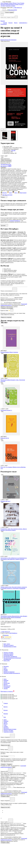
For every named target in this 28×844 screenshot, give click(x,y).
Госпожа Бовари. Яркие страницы (9, 352)
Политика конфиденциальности (12, 673)
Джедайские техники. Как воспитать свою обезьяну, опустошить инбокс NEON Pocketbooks (14, 616)
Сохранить (9, 764)
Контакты (3, 4)
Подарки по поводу (9, 645)
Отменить (3, 764)
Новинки (6, 3)
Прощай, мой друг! (5, 501)
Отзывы (22, 3)
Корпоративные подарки (12, 4)
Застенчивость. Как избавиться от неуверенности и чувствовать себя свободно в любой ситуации (14, 558)
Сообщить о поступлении (7, 308)
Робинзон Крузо (5, 438)
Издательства (7, 685)
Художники (7, 687)
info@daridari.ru (13, 633)
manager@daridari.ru (15, 220)
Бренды (5, 684)
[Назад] (2, 14)
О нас (18, 3)
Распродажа (7, 683)
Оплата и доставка (8, 652)
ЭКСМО (13, 150)
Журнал (15, 3)
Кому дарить (7, 644)
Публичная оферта (8, 655)
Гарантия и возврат (10, 5)
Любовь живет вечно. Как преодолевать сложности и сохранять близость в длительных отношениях (14, 587)
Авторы (6, 688)
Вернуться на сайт (5, 807)
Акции (10, 3)
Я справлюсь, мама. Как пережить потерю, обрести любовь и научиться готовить (14, 529)
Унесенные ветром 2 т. (6, 410)
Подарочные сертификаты (10, 656)
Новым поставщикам (9, 671)
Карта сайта (7, 660)
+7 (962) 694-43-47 (17, 7)
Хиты (2, 3)
